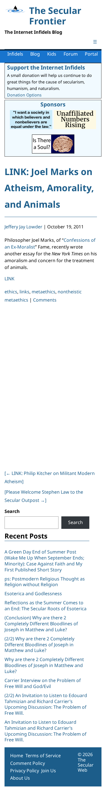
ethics (11, 292)
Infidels (15, 54)
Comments (45, 300)
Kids (51, 54)
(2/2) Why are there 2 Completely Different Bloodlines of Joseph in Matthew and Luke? (39, 645)
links (24, 292)
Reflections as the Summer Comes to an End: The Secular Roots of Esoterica (45, 605)
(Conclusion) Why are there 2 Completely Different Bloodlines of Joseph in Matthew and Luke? (41, 624)
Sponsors (53, 104)
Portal (91, 54)
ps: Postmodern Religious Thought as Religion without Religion (45, 582)
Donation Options (24, 95)
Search (12, 511)
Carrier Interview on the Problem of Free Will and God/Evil (43, 683)
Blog (35, 54)
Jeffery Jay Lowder (23, 227)
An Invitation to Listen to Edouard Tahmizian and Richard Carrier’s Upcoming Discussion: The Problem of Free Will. (45, 731)
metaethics (43, 292)
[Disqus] (51, 385)
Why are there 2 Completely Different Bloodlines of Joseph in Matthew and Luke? (44, 665)
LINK (9, 278)
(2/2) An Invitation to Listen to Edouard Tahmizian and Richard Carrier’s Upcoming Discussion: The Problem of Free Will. (46, 704)
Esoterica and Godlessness (33, 593)
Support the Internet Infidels (46, 67)
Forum (71, 54)
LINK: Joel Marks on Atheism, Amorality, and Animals (49, 187)
